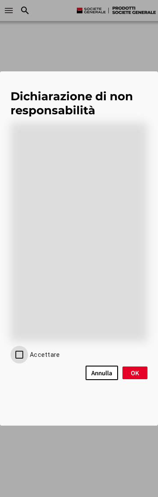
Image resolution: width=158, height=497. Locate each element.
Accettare (45, 354)
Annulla (101, 373)
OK (135, 373)
